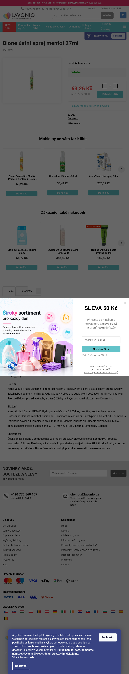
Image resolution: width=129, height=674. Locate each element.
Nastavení (21, 665)
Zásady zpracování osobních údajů (101, 372)
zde (32, 657)
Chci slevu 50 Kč (101, 348)
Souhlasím (107, 637)
